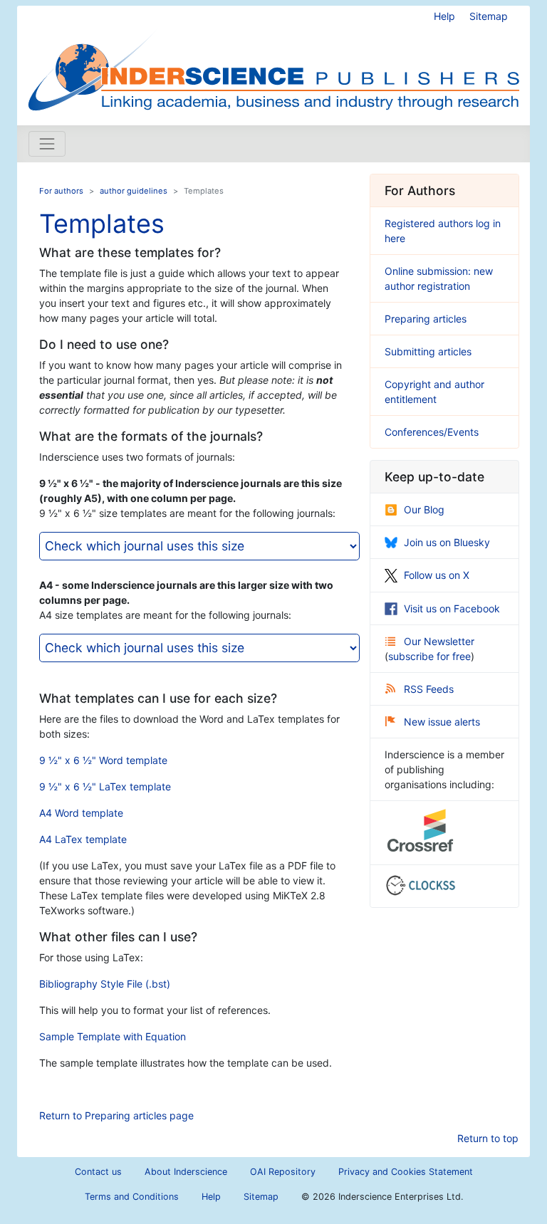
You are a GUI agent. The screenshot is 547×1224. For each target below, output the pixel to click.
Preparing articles (426, 319)
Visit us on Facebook (452, 608)
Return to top (488, 1138)
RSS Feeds (429, 689)
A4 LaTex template (83, 839)
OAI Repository (283, 1171)
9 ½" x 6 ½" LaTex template (105, 786)
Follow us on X (436, 575)
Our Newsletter (439, 641)
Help (444, 16)
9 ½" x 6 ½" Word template (103, 760)
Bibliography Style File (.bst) (104, 984)
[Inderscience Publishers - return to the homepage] (273, 60)
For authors (61, 191)
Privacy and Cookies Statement (405, 1171)
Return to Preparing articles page (116, 1115)
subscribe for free (429, 656)
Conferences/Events (432, 432)
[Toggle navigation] (47, 144)
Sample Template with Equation (112, 1036)
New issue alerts (442, 722)
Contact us (98, 1171)
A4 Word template (81, 813)
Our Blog (424, 509)
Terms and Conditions (132, 1196)
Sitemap (488, 16)
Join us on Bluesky (447, 542)
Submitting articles (428, 351)
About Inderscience (186, 1171)
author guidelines (133, 191)
